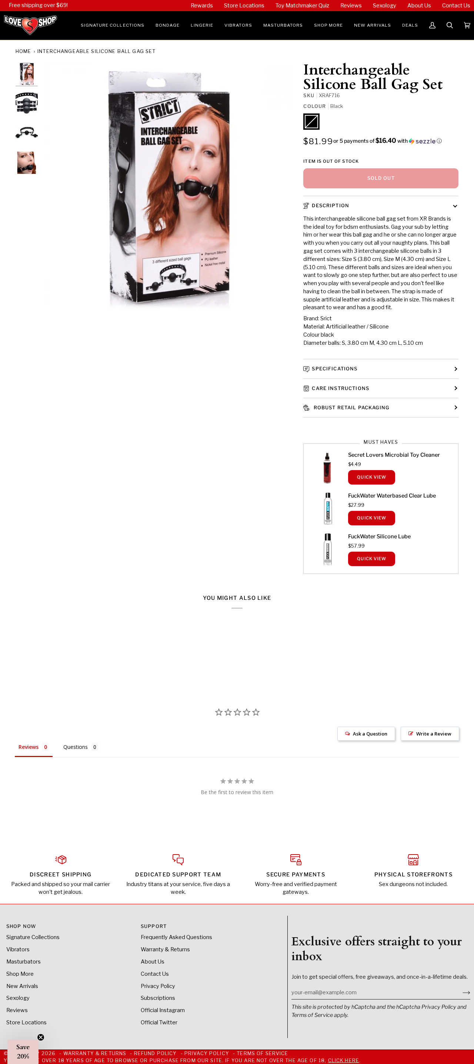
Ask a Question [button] (370, 733)
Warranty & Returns (165, 949)
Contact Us (155, 974)
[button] (112, 25)
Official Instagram (163, 1010)
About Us (152, 961)
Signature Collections (33, 937)
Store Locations (26, 1022)
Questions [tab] (75, 746)
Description (330, 205)
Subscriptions (158, 998)
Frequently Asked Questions (176, 937)
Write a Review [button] (433, 733)
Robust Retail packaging (350, 407)
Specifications (334, 368)
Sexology (18, 998)
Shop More (20, 974)
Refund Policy (155, 1053)
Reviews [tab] (29, 746)
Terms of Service (312, 1015)
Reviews (17, 1010)
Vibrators (18, 949)
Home (23, 51)
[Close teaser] (40, 1037)
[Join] (460, 992)
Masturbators (23, 961)
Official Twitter (159, 1022)
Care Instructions (340, 388)
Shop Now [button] (21, 926)
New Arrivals (22, 986)
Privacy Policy (438, 1007)
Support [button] (154, 926)
